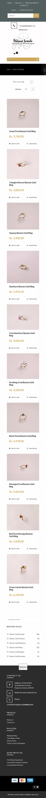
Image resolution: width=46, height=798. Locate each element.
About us (10, 720)
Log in (13, 10)
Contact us (11, 722)
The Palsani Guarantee (15, 760)
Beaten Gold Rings (16, 647)
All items (18, 89)
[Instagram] (37, 787)
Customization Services (15, 765)
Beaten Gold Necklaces (18, 643)
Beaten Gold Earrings (17, 634)
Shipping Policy (12, 736)
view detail (33, 144)
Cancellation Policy (13, 738)
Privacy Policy (11, 741)
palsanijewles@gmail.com (28, 692)
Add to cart (15, 144)
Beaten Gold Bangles (17, 652)
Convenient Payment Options (17, 762)
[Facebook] (34, 787)
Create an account (26, 10)
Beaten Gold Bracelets (17, 656)
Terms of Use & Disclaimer (16, 743)
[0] (14, 53)
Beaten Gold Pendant (17, 639)
